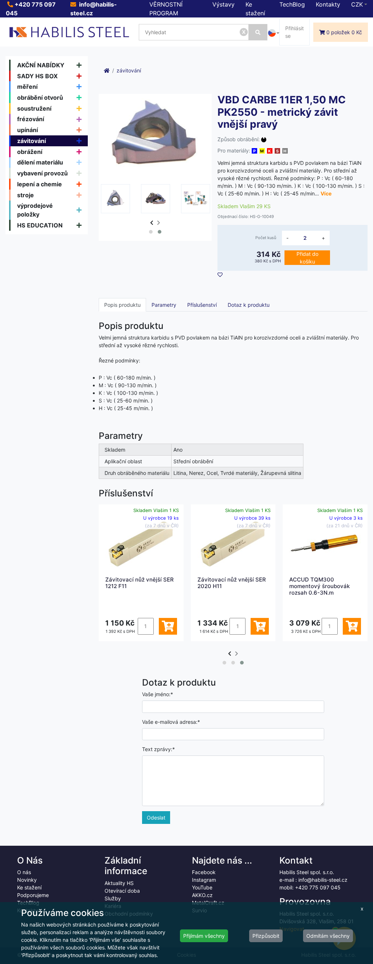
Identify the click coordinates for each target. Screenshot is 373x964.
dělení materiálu (40, 162)
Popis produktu (122, 305)
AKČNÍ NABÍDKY (40, 65)
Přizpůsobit (265, 936)
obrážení (29, 151)
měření (27, 86)
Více (326, 193)
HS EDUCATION (40, 225)
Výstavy (223, 4)
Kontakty (328, 4)
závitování (31, 140)
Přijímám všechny (204, 936)
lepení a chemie (39, 184)
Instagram (204, 880)
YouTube (202, 887)
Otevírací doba (122, 891)
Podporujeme (33, 895)
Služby (113, 898)
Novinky (27, 880)
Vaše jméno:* (157, 694)
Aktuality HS (119, 883)
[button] (150, 231)
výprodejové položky (35, 210)
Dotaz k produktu (249, 305)
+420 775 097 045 (318, 887)
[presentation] (151, 222)
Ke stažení (29, 887)
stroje (25, 195)
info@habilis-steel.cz (323, 880)
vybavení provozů (42, 173)
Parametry (164, 305)
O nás (24, 872)
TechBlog (292, 4)
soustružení (34, 108)
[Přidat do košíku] (168, 626)
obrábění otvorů (40, 97)
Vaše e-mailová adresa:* (171, 722)
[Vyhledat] (258, 32)
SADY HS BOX (37, 76)
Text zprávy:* (158, 749)
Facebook (204, 872)
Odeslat (156, 817)
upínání (27, 130)
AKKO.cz (202, 895)
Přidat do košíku (307, 258)
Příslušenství (202, 305)
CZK (357, 4)
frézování (30, 119)
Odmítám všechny (328, 936)
